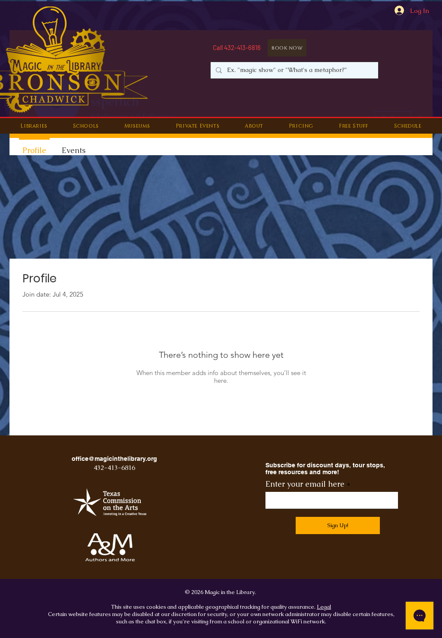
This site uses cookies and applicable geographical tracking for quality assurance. (214, 606)
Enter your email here (304, 484)
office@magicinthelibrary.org (114, 458)
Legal (324, 606)
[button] (33, 126)
